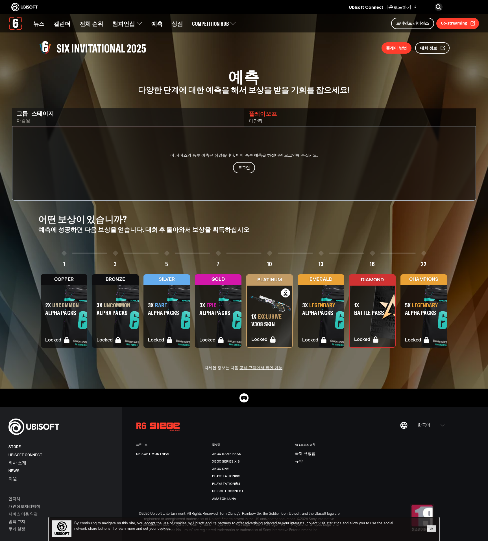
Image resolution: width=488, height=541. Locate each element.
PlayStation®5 (226, 476)
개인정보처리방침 (24, 506)
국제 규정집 (305, 454)
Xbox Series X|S (226, 461)
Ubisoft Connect (25, 455)
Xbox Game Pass (226, 454)
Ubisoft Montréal (153, 454)
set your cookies (156, 529)
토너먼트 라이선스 (412, 23)
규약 (299, 461)
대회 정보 (428, 48)
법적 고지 (16, 521)
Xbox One (220, 469)
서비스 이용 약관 (23, 513)
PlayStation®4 (226, 484)
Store (14, 447)
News (13, 471)
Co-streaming (454, 23)
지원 (12, 479)
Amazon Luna (224, 499)
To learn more (124, 528)
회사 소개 (17, 463)
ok (431, 528)
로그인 (244, 167)
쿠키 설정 (16, 528)
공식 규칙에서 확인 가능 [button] (260, 368)
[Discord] (244, 398)
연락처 (14, 498)
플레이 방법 (396, 48)
